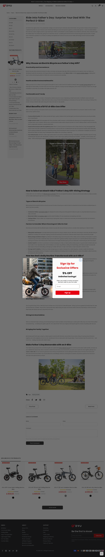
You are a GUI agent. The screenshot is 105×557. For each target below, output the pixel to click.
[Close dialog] (80, 260)
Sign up (67, 293)
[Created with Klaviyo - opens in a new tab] (52, 298)
